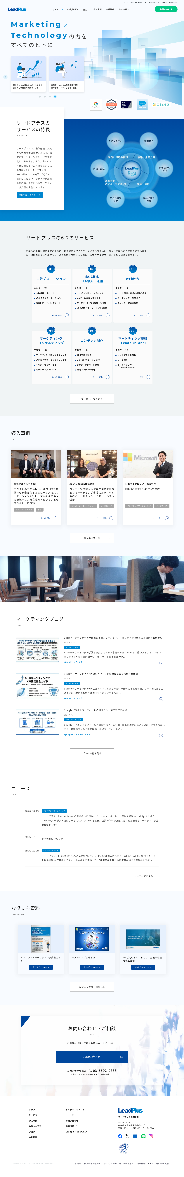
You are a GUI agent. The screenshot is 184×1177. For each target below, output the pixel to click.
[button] (5, 77)
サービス (57, 9)
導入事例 (97, 9)
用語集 (78, 1163)
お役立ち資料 (154, 2)
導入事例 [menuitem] (33, 1120)
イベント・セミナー (139, 2)
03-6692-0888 (105, 1070)
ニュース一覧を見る (142, 876)
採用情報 (123, 9)
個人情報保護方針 (92, 1163)
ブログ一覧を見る (92, 753)
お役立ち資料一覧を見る (92, 986)
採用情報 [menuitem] (70, 1126)
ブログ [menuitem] (32, 1131)
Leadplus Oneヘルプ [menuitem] (76, 1131)
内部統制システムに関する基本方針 (154, 1163)
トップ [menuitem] (32, 1109)
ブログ (126, 2)
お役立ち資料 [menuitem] (35, 1126)
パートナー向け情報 (170, 2)
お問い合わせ (166, 9)
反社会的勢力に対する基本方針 (119, 1163)
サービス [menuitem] (33, 1115)
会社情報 (110, 9)
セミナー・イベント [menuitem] (75, 1109)
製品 (85, 9)
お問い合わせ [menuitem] (72, 1120)
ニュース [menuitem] (70, 1115)
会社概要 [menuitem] (33, 1137)
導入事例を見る (92, 538)
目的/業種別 (72, 9)
